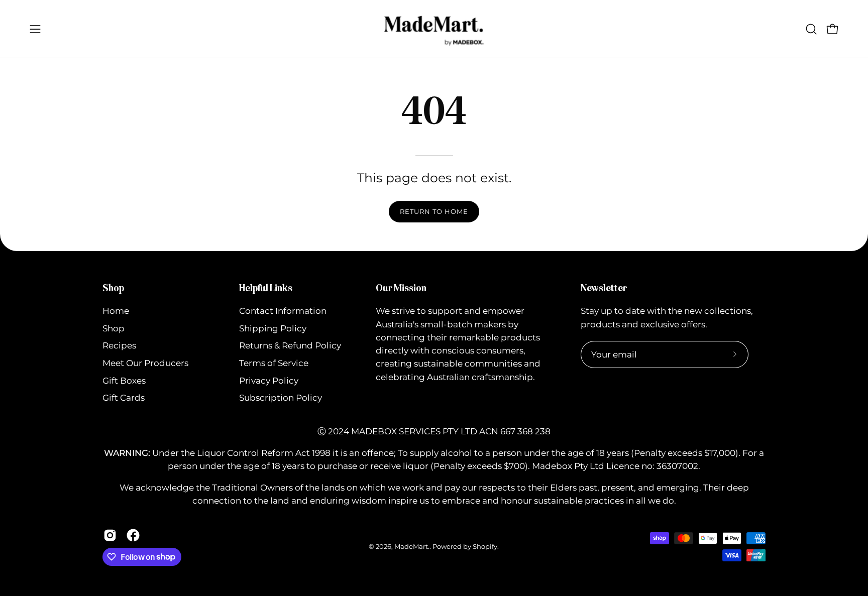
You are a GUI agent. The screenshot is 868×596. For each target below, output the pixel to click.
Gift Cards (123, 398)
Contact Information (283, 311)
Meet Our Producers (145, 363)
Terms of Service (273, 363)
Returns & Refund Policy (290, 346)
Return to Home (434, 211)
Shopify (485, 546)
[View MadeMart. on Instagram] (110, 535)
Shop (113, 288)
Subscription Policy (280, 398)
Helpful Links (265, 288)
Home (115, 311)
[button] (811, 29)
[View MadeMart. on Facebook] (133, 535)
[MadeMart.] (434, 29)
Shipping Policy (272, 328)
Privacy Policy (268, 381)
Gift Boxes (124, 381)
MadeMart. (411, 546)
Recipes (119, 346)
